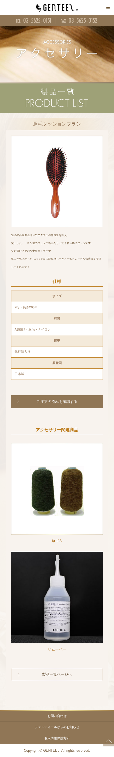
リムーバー (57, 649)
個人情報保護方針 (57, 738)
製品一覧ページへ (57, 674)
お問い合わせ (57, 716)
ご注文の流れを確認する (57, 402)
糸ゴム (57, 541)
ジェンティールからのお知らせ (57, 727)
